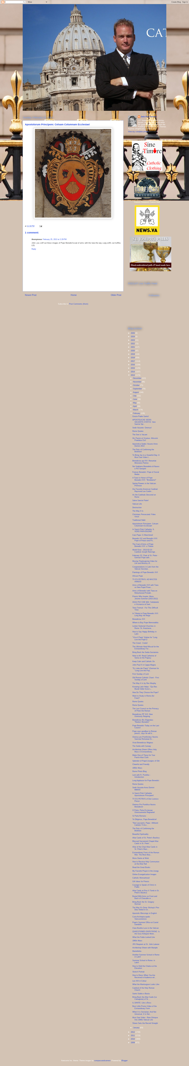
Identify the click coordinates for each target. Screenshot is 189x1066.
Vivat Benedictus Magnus (142, 743)
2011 (133, 1035)
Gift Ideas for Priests (140, 881)
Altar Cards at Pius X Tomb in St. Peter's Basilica (145, 892)
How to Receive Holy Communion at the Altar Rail (145, 863)
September (137, 389)
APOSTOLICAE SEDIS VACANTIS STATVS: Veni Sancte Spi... (144, 422)
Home (74, 295)
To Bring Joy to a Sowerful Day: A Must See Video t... (145, 456)
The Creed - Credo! (140, 643)
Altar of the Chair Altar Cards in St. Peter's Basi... (144, 848)
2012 (133, 1032)
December (137, 378)
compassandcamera (102, 1061)
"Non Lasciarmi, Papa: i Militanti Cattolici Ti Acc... (145, 824)
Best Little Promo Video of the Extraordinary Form (144, 1007)
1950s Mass (137, 768)
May (135, 403)
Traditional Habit (138, 520)
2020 (133, 351)
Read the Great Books (141, 867)
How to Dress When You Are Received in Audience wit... (144, 976)
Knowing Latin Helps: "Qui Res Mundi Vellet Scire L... (144, 688)
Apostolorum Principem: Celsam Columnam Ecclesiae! (145, 525)
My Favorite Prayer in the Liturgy (145, 871)
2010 (133, 1039)
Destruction (137, 507)
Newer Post (30, 295)
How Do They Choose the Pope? (145, 692)
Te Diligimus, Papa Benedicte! (144, 819)
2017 (133, 361)
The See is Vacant (139, 435)
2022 (133, 344)
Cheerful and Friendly (140, 764)
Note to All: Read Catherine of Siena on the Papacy (144, 657)
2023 (133, 340)
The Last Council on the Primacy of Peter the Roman (145, 710)
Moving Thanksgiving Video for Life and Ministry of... (144, 562)
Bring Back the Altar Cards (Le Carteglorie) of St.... (144, 998)
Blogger (124, 1061)
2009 (133, 1043)
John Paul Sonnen (149, 117)
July (135, 396)
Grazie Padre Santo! (140, 416)
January (136, 1028)
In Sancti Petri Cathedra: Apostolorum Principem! (143, 794)
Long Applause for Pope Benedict (145, 780)
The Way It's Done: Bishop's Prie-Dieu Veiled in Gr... (145, 909)
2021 (133, 347)
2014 (133, 372)
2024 (133, 337)
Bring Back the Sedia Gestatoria (145, 652)
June (135, 399)
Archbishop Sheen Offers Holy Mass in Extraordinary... (144, 750)
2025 (133, 333)
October (136, 385)
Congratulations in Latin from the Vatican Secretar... (145, 568)
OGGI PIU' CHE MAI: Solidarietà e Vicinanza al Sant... (145, 603)
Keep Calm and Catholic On (143, 661)
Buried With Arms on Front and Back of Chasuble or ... (144, 897)
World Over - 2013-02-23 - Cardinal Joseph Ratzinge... (144, 551)
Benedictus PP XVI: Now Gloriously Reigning (142, 715)
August (136, 392)
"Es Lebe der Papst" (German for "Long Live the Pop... (145, 669)
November (137, 382)
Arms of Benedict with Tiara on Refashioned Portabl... (144, 592)
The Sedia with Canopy (141, 746)
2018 (133, 358)
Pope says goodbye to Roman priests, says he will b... (144, 732)
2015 (133, 368)
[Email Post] (41, 226)
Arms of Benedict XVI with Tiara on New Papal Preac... (145, 586)
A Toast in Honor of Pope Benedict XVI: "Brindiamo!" (144, 479)
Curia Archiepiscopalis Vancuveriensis (141, 918)
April (135, 406)
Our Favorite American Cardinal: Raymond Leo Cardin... (145, 490)
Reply (34, 249)
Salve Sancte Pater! (140, 500)
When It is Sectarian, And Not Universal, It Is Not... (144, 1013)
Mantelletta (136, 951)
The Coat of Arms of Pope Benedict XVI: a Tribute (142, 545)
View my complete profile (138, 132)
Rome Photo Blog (139, 771)
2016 (133, 365)
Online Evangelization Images (144, 874)
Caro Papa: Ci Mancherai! (142, 535)
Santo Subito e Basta (141, 994)
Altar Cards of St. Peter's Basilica (145, 838)
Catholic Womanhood (140, 878)
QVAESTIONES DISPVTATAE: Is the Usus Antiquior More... (146, 932)
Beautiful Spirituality (140, 834)
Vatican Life (137, 504)
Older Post (116, 295)
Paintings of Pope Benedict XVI (145, 572)
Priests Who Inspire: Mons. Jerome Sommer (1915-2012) (145, 597)
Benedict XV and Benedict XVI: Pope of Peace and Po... (145, 539)
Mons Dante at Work (140, 858)
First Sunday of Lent (140, 674)
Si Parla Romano (139, 816)
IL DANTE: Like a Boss (141, 1003)
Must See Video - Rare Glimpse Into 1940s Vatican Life (145, 1018)
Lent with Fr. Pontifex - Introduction (141, 776)
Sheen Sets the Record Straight (145, 1023)
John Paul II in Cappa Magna (144, 665)
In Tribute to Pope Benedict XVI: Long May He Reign (145, 614)
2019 (133, 354)
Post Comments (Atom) (78, 304)
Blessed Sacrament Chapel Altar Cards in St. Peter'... (145, 842)
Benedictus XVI (138, 619)
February (137, 413)
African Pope (137, 576)
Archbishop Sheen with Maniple (145, 948)
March (136, 410)
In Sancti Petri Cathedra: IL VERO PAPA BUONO (143, 530)
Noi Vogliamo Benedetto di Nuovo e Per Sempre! (145, 467)
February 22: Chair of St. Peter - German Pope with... (145, 556)
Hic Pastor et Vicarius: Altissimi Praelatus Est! (145, 439)
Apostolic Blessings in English (144, 913)
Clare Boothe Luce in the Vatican (145, 928)
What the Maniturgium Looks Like (145, 984)
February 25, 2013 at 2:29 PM (55, 239)
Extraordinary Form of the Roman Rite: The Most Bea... (145, 854)
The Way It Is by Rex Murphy (144, 683)
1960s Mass (137, 941)
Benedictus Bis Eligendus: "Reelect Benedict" (143, 721)
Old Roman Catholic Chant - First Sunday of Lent (145, 679)
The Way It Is (137, 511)
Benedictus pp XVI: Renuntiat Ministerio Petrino (144, 462)
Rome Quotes (137, 431)
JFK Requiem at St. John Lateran (145, 944)
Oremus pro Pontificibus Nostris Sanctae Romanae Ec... (145, 738)
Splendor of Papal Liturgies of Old (145, 761)
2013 (133, 375)
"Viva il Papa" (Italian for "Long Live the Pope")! (144, 638)
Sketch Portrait (138, 972)
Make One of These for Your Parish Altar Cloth (143, 756)
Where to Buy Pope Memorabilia (145, 623)
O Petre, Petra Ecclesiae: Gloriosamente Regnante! (143, 811)
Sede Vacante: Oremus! (142, 428)
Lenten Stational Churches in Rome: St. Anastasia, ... (144, 627)
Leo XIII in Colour (139, 981)
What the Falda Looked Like (143, 937)
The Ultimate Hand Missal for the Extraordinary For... (145, 648)
